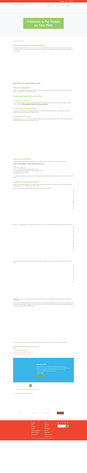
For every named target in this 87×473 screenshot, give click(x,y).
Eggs (15, 166)
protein (29, 184)
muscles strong (27, 118)
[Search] (30, 385)
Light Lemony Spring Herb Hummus (23, 353)
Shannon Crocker (41, 364)
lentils (37, 169)
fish (19, 167)
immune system (16, 104)
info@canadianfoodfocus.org (41, 416)
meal (20, 110)
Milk (15, 170)
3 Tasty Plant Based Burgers (21, 350)
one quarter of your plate (65, 175)
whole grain (45, 224)
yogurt (22, 170)
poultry (24, 167)
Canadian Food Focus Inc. (43, 438)
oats (32, 304)
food (36, 161)
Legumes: (16, 169)
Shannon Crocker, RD (19, 41)
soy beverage (21, 173)
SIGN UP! (4, 469)
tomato (43, 261)
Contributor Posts (41, 375)
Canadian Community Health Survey (31, 47)
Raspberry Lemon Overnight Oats (23, 342)
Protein (14, 90)
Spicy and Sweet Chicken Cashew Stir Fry (24, 352)
